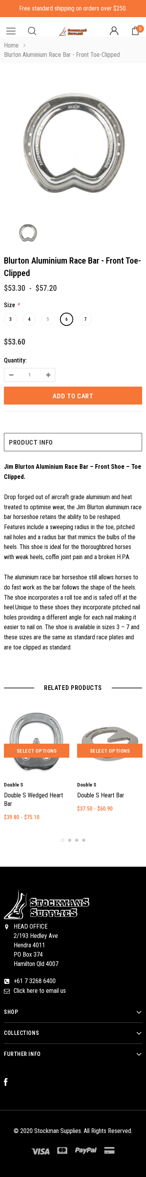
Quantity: (15, 360)
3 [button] (76, 840)
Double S (13, 785)
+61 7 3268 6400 (35, 981)
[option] (73, 144)
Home (11, 45)
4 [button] (83, 840)
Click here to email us (40, 990)
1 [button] (62, 840)
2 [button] (69, 840)
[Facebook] (10, 1082)
